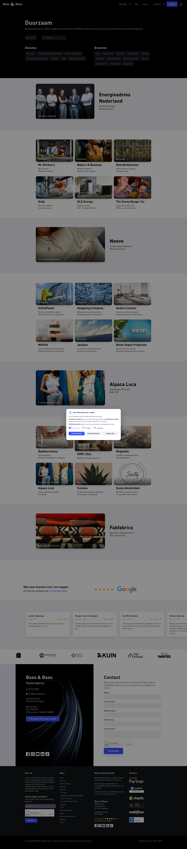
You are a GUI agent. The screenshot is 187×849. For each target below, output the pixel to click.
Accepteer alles (77, 433)
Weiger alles (110, 433)
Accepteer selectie (93, 433)
